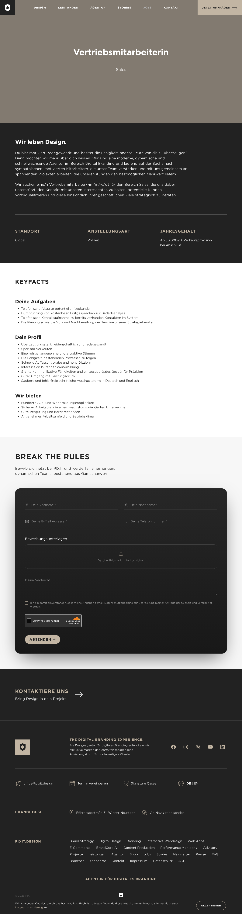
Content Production (139, 848)
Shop (134, 854)
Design (40, 7)
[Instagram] (189, 747)
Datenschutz (163, 861)
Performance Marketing (179, 848)
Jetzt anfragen (216, 7)
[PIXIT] (7, 7)
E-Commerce (80, 848)
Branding (134, 841)
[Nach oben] (121, 895)
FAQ (215, 854)
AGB (181, 861)
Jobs (147, 7)
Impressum (138, 861)
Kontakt (171, 7)
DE (188, 783)
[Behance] (202, 747)
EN (196, 783)
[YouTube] (214, 747)
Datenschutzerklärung (118, 602)
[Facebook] (177, 747)
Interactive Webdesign (164, 841)
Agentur (97, 7)
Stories (124, 7)
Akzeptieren (211, 905)
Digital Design (110, 841)
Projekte (76, 854)
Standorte (98, 861)
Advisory (210, 848)
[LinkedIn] (223, 747)
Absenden (40, 639)
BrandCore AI (107, 848)
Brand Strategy (82, 841)
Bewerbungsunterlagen (46, 539)
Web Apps (196, 841)
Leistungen (68, 7)
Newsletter (181, 854)
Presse (201, 854)
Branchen (77, 861)
